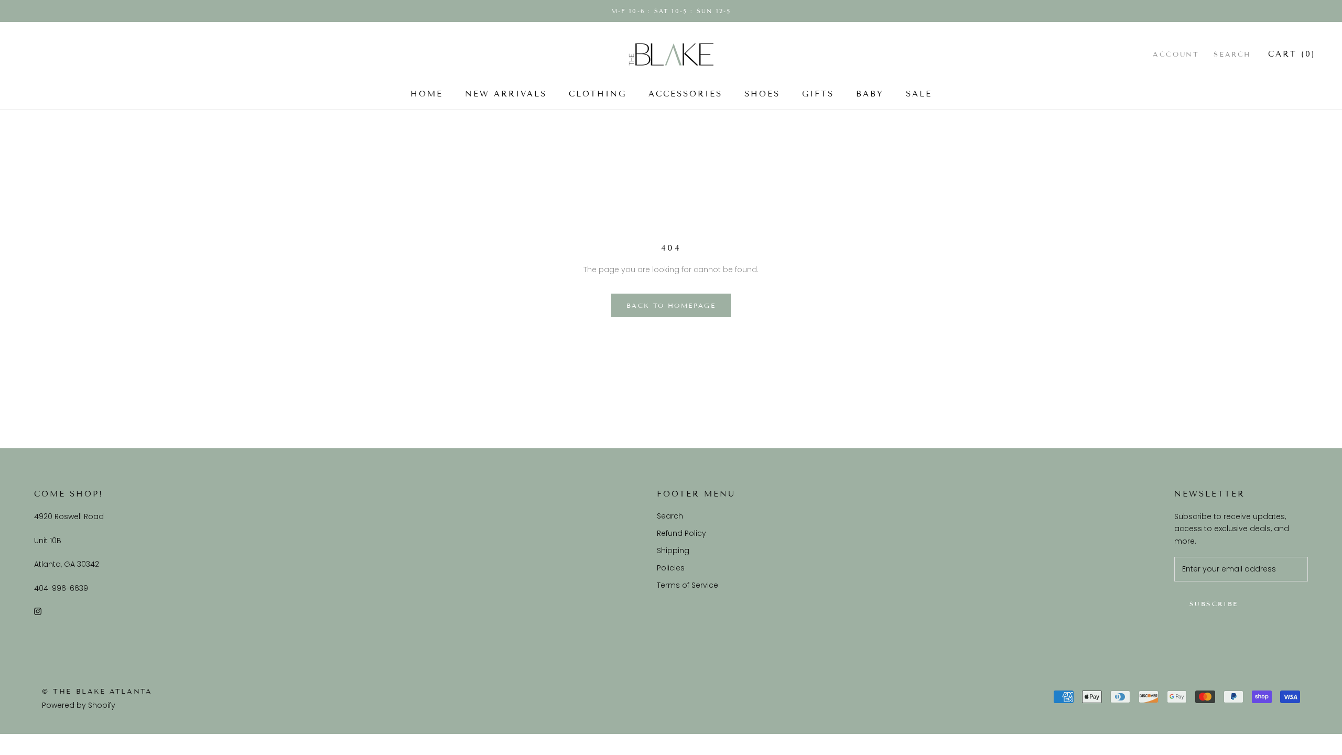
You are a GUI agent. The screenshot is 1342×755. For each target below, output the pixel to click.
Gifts (818, 94)
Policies (671, 568)
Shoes (762, 94)
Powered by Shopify (78, 705)
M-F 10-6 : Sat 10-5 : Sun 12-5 (671, 11)
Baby (870, 94)
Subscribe (1213, 604)
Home (426, 94)
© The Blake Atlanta (97, 691)
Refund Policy (681, 533)
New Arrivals (506, 94)
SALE (919, 94)
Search (1232, 54)
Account (1176, 54)
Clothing (597, 94)
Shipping (673, 550)
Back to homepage (671, 305)
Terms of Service (687, 585)
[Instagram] (37, 611)
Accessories (685, 94)
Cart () (1292, 54)
